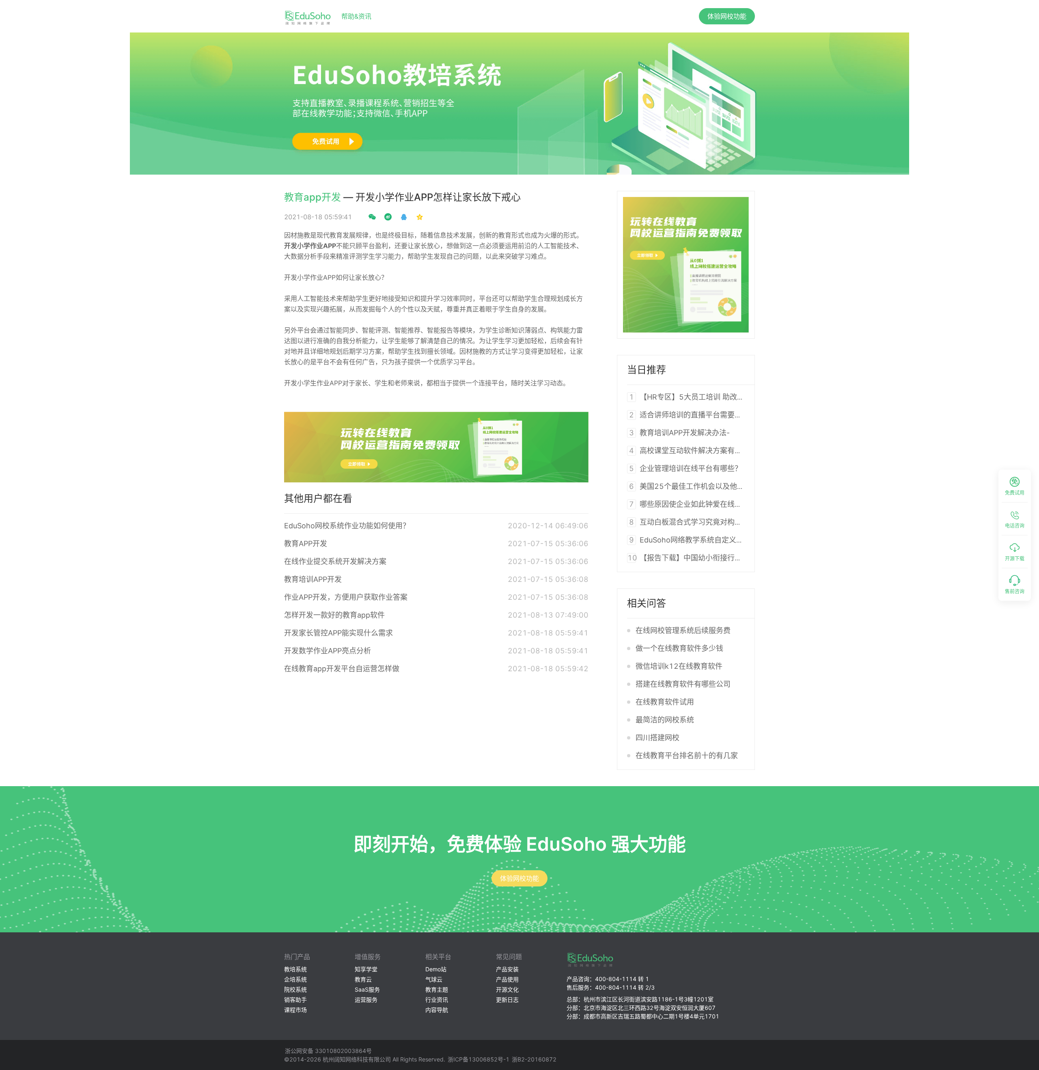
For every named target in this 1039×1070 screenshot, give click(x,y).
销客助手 (295, 999)
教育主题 (436, 989)
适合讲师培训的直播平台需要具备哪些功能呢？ (716, 415)
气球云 (433, 979)
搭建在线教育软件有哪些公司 (683, 684)
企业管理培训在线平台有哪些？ (691, 468)
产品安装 (507, 969)
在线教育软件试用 (665, 702)
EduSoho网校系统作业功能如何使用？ (347, 525)
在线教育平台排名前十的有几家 (687, 755)
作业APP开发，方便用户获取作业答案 (345, 597)
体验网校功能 (726, 16)
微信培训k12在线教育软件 (679, 666)
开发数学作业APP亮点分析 (327, 650)
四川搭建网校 (657, 737)
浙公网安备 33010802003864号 (328, 1050)
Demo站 (435, 969)
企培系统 (295, 979)
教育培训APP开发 (313, 579)
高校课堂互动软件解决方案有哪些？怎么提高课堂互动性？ (735, 450)
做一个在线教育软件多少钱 (679, 648)
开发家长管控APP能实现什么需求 (338, 633)
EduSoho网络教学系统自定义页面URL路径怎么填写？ (728, 540)
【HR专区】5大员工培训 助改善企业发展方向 (714, 397)
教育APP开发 (305, 543)
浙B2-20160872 (534, 1059)
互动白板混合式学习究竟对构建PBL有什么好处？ (719, 522)
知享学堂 (366, 969)
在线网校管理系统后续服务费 (683, 630)
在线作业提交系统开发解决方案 (335, 561)
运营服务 (366, 999)
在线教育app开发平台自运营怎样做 (341, 668)
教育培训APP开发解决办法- (685, 432)
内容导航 (436, 1009)
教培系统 (295, 969)
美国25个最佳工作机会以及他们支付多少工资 (714, 486)
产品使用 (507, 979)
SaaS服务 (367, 989)
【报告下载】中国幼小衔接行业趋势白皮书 (709, 557)
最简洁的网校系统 (665, 719)
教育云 (363, 979)
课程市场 (295, 1009)
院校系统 (295, 989)
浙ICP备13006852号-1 (478, 1059)
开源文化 (507, 989)
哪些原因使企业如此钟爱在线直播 (694, 504)
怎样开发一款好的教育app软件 (334, 615)
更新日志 (507, 999)
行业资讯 (436, 999)
